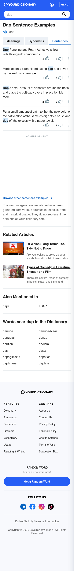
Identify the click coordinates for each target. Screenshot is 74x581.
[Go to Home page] (20, 4)
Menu (65, 4)
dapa (42, 350)
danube (8, 331)
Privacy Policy (47, 424)
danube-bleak (48, 331)
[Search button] (64, 14)
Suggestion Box (48, 451)
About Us (44, 410)
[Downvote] (60, 58)
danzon (8, 344)
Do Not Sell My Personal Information (37, 521)
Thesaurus (10, 417)
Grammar (9, 431)
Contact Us (45, 417)
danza (43, 337)
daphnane (10, 363)
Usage (8, 444)
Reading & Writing (14, 451)
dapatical (45, 357)
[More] (69, 58)
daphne (44, 363)
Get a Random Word (37, 481)
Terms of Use (47, 444)
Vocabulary (10, 438)
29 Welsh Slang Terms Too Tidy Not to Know (46, 246)
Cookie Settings (48, 438)
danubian (9, 337)
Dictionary (10, 410)
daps (6, 306)
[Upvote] (47, 58)
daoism (44, 344)
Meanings (13, 41)
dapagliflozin (11, 357)
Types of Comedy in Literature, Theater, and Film (49, 269)
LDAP (43, 306)
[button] (52, 5)
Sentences (60, 41)
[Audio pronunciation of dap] (5, 32)
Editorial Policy (47, 431)
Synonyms (36, 41)
